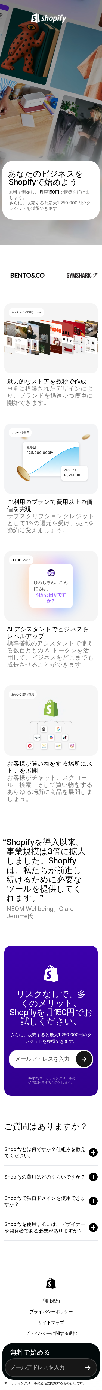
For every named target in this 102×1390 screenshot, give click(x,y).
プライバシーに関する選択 (51, 1333)
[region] (51, 459)
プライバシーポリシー (51, 1311)
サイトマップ (51, 1322)
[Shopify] (51, 17)
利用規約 (51, 1300)
